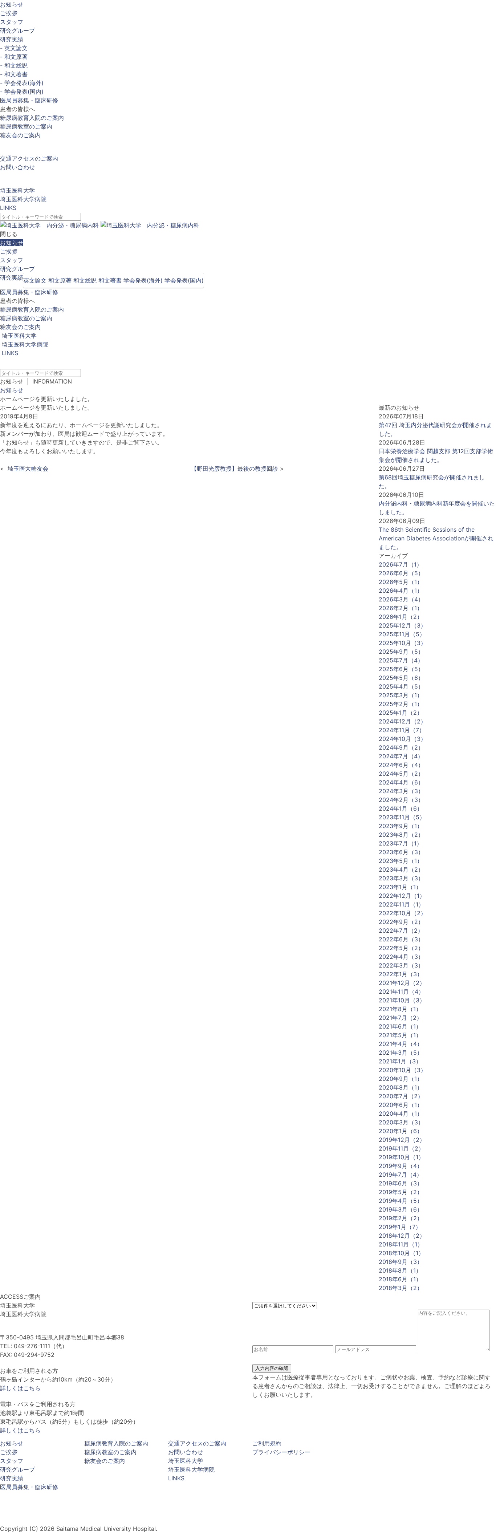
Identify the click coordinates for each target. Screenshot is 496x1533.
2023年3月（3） (401, 878)
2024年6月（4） (401, 764)
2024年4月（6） (401, 782)
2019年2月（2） (401, 1218)
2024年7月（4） (401, 756)
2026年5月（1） (401, 581)
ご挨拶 (8, 13)
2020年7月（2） (401, 1096)
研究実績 (11, 39)
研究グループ (17, 30)
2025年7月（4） (401, 660)
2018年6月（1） (400, 1279)
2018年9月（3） (401, 1261)
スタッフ (11, 21)
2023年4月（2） (401, 869)
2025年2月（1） (401, 703)
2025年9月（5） (401, 651)
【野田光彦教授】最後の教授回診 (233, 468)
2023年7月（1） (400, 843)
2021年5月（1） (400, 1035)
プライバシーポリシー (281, 1452)
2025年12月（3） (402, 625)
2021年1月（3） (400, 1061)
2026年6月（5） (401, 573)
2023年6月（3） (401, 852)
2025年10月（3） (402, 642)
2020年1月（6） (401, 1131)
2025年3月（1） (401, 695)
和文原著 (60, 280)
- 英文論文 (14, 48)
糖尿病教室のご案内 (26, 126)
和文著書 (110, 280)
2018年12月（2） (402, 1235)
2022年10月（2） (402, 913)
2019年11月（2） (401, 1148)
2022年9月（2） (401, 921)
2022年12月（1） (402, 895)
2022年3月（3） (401, 965)
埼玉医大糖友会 (27, 468)
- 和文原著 (14, 56)
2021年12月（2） (402, 982)
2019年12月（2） (402, 1139)
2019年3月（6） (401, 1209)
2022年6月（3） (401, 939)
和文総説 (85, 280)
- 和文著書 (14, 74)
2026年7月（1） (400, 564)
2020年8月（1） (401, 1087)
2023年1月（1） (400, 887)
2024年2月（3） (401, 799)
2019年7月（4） (400, 1174)
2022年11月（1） (401, 904)
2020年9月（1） (401, 1078)
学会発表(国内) (184, 280)
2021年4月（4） (401, 1043)
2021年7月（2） (400, 1017)
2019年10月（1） (401, 1157)
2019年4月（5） (401, 1200)
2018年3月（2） (401, 1287)
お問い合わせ (17, 167)
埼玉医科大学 (17, 190)
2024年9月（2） (401, 747)
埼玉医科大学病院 (23, 199)
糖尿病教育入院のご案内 (32, 117)
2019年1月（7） (400, 1226)
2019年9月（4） (401, 1165)
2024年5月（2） (401, 773)
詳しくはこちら (20, 1388)
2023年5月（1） (401, 860)
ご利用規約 (266, 1443)
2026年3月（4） (401, 599)
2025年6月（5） (401, 669)
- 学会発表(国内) (22, 91)
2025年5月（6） (401, 677)
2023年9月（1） (401, 826)
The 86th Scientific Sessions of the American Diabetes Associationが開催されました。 (436, 538)
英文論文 (34, 280)
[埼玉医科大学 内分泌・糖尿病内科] (99, 225)
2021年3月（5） (401, 1052)
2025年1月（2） (401, 712)
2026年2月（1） (401, 608)
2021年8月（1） (400, 1009)
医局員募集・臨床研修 (29, 100)
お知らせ (11, 4)
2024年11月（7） (402, 730)
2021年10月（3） (402, 1000)
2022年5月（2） (401, 948)
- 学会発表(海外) (22, 82)
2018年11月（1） (401, 1244)
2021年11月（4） (401, 991)
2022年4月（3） (401, 956)
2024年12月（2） (402, 721)
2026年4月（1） (401, 590)
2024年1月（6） (401, 808)
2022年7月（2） (401, 930)
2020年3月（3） (401, 1122)
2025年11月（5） (402, 634)
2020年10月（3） (402, 1070)
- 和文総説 (14, 65)
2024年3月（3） (401, 791)
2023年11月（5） (402, 817)
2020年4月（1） (401, 1113)
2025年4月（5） (401, 686)
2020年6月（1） (401, 1104)
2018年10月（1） (401, 1253)
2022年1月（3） (401, 974)
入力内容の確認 (271, 1368)
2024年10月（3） (402, 738)
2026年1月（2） (401, 616)
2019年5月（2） (401, 1192)
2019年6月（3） (401, 1183)
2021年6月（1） (400, 1026)
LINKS (8, 207)
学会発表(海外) (143, 280)
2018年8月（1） (400, 1270)
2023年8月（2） (401, 834)
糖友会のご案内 (20, 135)
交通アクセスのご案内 (29, 158)
